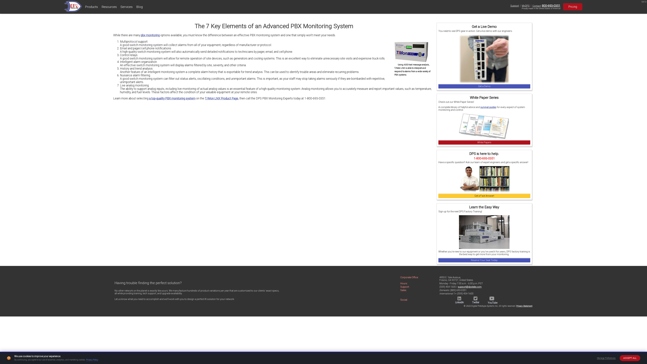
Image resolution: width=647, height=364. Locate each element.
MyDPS (526, 5)
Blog (139, 7)
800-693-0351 (551, 5)
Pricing (572, 6)
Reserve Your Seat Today (484, 260)
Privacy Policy (92, 360)
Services (126, 7)
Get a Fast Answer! (484, 195)
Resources (109, 7)
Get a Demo (484, 86)
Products (91, 7)
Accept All (630, 358)
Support (514, 5)
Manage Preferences (606, 358)
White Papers (484, 142)
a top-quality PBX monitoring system (172, 98)
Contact (536, 6)
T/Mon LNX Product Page (221, 98)
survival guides (488, 107)
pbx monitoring (150, 35)
